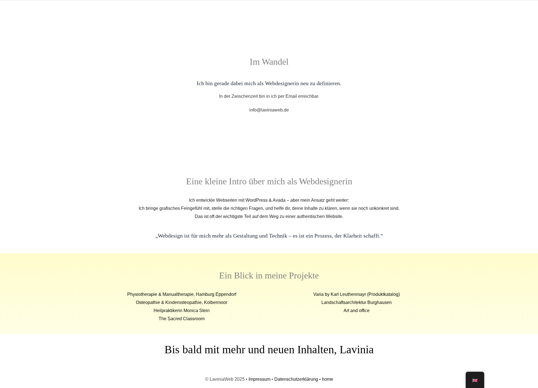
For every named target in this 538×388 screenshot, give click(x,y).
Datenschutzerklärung (296, 379)
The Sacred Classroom (182, 318)
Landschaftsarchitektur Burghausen (356, 302)
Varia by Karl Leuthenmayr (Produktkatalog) (356, 294)
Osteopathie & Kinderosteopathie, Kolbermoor (181, 302)
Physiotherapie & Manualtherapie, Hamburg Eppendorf (181, 294)
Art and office (357, 310)
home (327, 379)
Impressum (259, 379)
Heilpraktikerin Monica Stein (182, 310)
